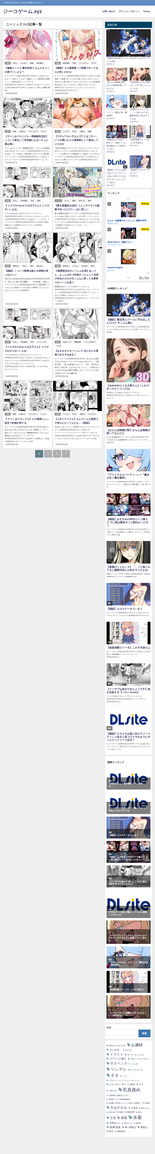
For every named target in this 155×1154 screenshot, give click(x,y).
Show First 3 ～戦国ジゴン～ (120, 242)
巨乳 (92, 266)
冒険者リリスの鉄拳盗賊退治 (119, 1099)
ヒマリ (124, 1076)
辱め (31, 266)
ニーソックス (41, 342)
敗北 (140, 1112)
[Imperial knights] (128, 257)
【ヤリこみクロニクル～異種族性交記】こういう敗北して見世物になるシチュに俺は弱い (26, 140)
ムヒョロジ (115, 1084)
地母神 (147, 1103)
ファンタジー (83, 63)
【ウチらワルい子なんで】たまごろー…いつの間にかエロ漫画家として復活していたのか (76, 140)
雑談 (57, 63)
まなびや (128, 1050)
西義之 (144, 1127)
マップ (136, 1080)
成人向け (40, 266)
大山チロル (118, 1107)
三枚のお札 (113, 1091)
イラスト (116, 1054)
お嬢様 (137, 1045)
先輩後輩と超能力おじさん (119, 1095)
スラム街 (134, 1064)
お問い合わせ (108, 11)
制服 (31, 63)
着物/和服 (77, 342)
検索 (109, 1027)
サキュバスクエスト (139, 1059)
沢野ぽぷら (115, 1123)
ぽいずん (111, 270)
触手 (89, 200)
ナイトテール (137, 1070)
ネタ (115, 1075)
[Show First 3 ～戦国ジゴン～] (128, 234)
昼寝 (124, 1117)
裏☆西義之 (130, 1127)
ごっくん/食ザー (89, 342)
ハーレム (75, 266)
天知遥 (134, 1108)
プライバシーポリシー (129, 11)
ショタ (58, 345)
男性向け (16, 266)
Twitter (146, 11)
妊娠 (121, 1112)
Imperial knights (115, 267)
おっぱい (24, 63)
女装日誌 (112, 1112)
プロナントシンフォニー (120, 1080)
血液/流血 (115, 1127)
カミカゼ (140, 1055)
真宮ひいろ (128, 1123)
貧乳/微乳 (66, 63)
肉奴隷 (138, 1123)
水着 (137, 1117)
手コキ (94, 63)
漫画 (7, 63)
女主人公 (82, 200)
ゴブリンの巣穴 (117, 1058)
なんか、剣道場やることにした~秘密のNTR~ (127, 220)
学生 (32, 200)
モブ (141, 1084)
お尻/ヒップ (67, 342)
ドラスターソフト (114, 244)
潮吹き (82, 131)
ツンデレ (119, 1069)
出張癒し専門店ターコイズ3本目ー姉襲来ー (125, 1103)
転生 (111, 1131)
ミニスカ (66, 131)
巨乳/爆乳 (40, 63)
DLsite (144, 278)
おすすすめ (121, 1046)
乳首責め (132, 1089)
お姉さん (22, 131)
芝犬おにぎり (112, 223)
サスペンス (119, 1063)
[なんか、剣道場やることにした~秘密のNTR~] (128, 210)
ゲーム (58, 200)
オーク (130, 1055)
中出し (15, 63)
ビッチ (43, 131)
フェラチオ (92, 414)
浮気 (74, 63)
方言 (113, 1117)
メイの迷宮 (130, 1084)
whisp (111, 1046)
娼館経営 (131, 1112)
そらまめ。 (115, 1049)
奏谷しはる (145, 1108)
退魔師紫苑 (121, 1131)
